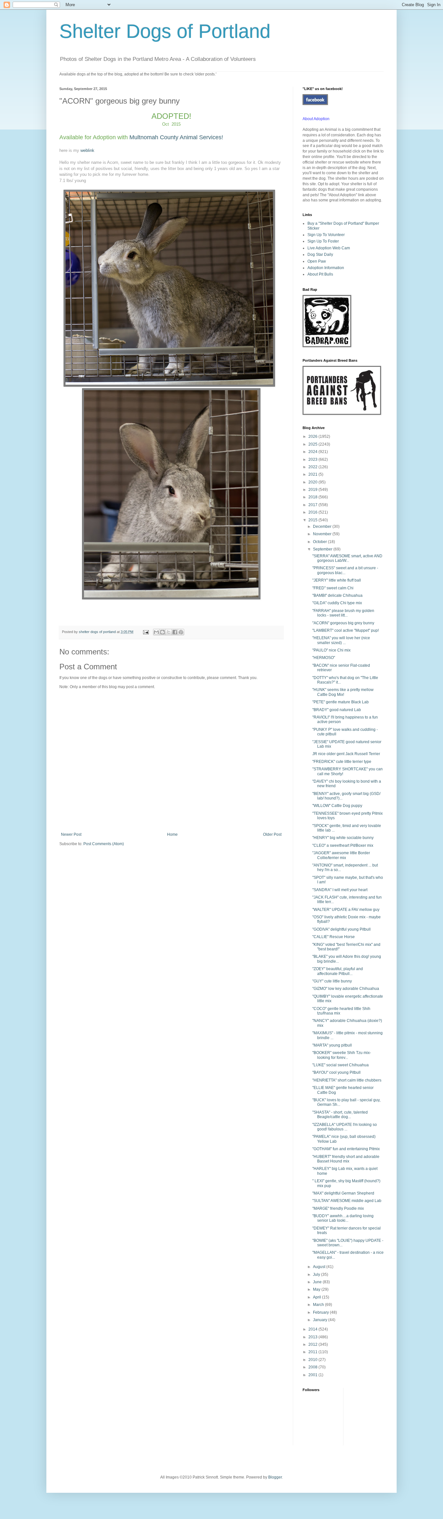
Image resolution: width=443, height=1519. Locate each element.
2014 (313, 1329)
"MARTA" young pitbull (332, 1045)
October (320, 541)
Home (172, 834)
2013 (313, 1337)
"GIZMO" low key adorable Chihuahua (345, 988)
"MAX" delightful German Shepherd (343, 1193)
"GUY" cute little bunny (332, 981)
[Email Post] (145, 632)
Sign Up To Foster (323, 241)
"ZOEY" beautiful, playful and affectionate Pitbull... (337, 971)
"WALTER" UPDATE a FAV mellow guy (345, 909)
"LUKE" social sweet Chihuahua (340, 1065)
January (320, 1320)
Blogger (275, 1477)
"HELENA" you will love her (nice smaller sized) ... (341, 640)
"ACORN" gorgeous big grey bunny (343, 623)
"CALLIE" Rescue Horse (333, 937)
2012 (313, 1344)
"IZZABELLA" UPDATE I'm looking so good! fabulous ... (344, 1126)
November (322, 534)
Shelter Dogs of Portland (164, 31)
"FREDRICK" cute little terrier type (341, 761)
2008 (313, 1367)
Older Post (272, 834)
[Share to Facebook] (175, 632)
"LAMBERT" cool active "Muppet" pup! (345, 630)
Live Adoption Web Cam (328, 248)
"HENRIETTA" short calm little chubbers (346, 1080)
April (317, 1297)
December (322, 526)
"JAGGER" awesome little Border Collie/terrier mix (341, 855)
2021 (313, 474)
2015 (313, 520)
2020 (313, 482)
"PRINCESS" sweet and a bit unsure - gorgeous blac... (345, 570)
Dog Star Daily (320, 254)
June (318, 1282)
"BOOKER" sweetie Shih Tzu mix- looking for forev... (341, 1055)
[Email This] (156, 632)
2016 (313, 512)
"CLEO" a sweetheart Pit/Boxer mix (342, 845)
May (317, 1289)
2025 (313, 444)
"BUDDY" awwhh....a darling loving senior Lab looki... (343, 1218)
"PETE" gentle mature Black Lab (340, 702)
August (319, 1266)
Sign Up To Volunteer (326, 234)
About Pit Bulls (320, 274)
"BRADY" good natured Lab (336, 710)
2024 (313, 451)
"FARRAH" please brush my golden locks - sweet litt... (343, 613)
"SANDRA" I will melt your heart (339, 890)
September (323, 549)
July (317, 1274)
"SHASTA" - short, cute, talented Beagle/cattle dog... (340, 1114)
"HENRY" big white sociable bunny (343, 837)
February (321, 1312)
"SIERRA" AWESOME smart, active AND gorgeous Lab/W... (347, 558)
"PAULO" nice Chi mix (331, 650)
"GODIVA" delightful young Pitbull (341, 929)
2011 (313, 1352)
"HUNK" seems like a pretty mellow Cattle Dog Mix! (343, 692)
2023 (313, 459)
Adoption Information (325, 268)
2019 (313, 489)
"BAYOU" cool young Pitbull (336, 1072)
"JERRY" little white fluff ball (336, 580)
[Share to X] (168, 632)
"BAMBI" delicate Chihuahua (337, 595)
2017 (313, 505)
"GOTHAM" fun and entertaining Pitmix (346, 1149)
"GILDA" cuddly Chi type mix (337, 603)
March (319, 1304)
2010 (313, 1359)
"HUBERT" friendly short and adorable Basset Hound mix (345, 1158)
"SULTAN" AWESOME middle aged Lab (346, 1200)
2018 (313, 497)
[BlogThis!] (162, 632)
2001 (313, 1375)
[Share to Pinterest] (181, 632)
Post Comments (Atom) (103, 844)
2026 (313, 436)
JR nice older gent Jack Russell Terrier (346, 754)
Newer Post (71, 834)
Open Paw (316, 261)
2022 (313, 467)
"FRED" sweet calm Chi (332, 588)
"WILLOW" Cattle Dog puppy (337, 805)
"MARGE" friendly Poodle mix (338, 1208)
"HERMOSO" (323, 657)
